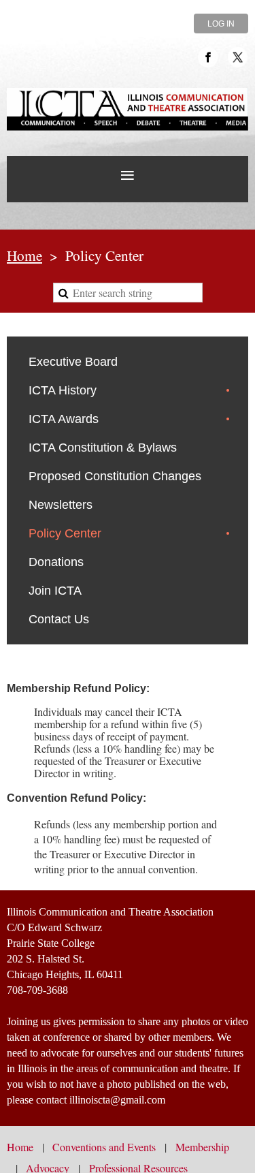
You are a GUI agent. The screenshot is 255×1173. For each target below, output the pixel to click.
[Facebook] (208, 57)
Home (24, 255)
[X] (238, 57)
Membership (202, 1147)
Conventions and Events (104, 1147)
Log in (221, 24)
